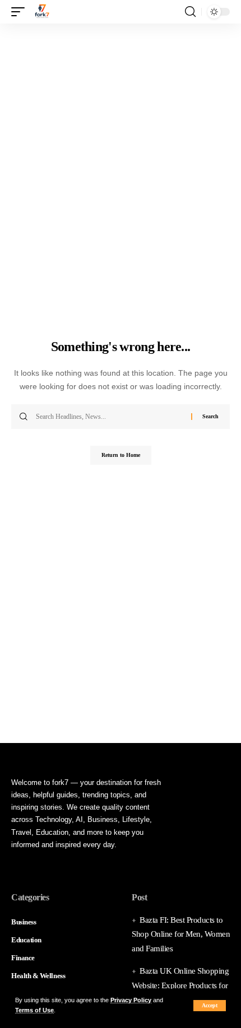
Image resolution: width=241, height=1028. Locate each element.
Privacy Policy (130, 1000)
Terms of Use (34, 1010)
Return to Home (120, 455)
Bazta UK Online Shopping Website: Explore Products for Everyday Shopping (180, 985)
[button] (209, 1005)
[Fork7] (42, 12)
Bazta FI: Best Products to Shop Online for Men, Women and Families (181, 934)
